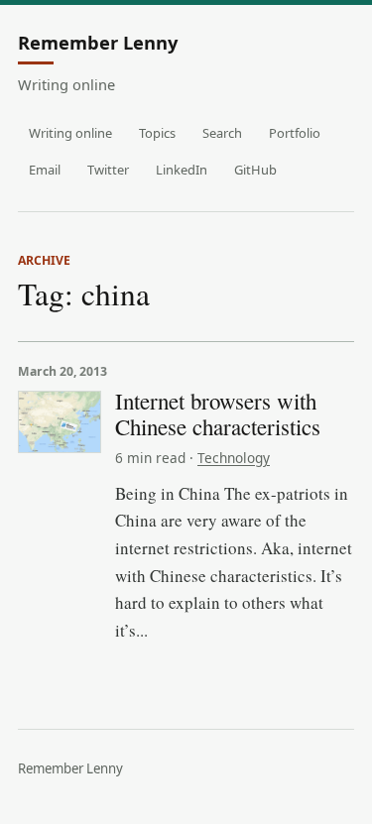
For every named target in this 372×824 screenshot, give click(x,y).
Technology (233, 457)
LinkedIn (181, 169)
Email (45, 169)
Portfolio (294, 133)
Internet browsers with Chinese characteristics (217, 413)
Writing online (70, 133)
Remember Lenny (98, 44)
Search (222, 133)
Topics (157, 133)
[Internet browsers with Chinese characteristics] (59, 422)
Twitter (108, 169)
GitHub (255, 169)
